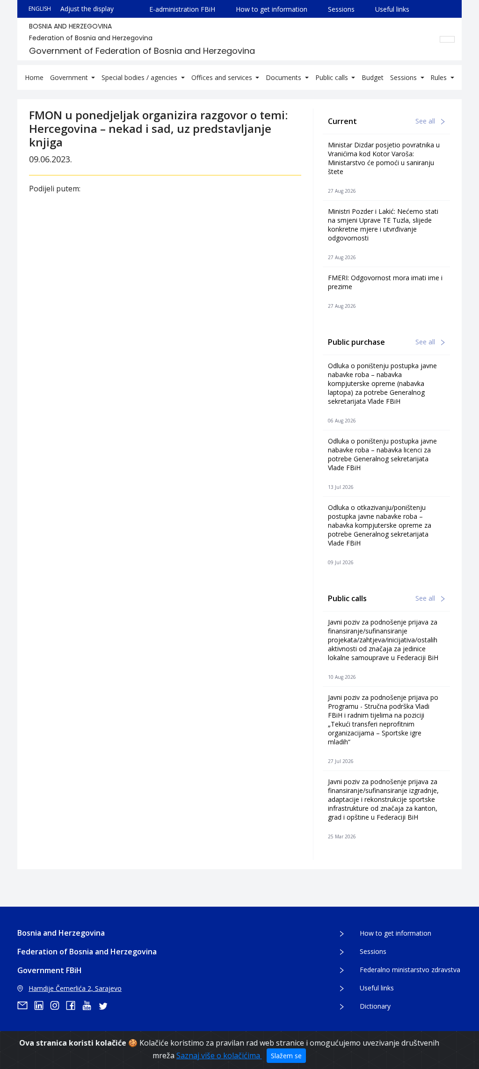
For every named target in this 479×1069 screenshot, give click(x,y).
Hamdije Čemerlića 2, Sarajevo (75, 988)
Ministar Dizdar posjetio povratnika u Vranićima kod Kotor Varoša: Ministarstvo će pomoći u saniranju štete (384, 158)
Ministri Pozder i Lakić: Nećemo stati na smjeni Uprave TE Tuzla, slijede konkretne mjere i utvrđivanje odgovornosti (383, 224)
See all (426, 120)
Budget (373, 77)
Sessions (341, 9)
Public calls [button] (332, 77)
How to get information (271, 9)
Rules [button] (439, 77)
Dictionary (375, 1006)
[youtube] (90, 1005)
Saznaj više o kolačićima (219, 1055)
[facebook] (74, 1005)
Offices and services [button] (222, 77)
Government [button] (70, 77)
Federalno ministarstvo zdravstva (410, 969)
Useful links (392, 9)
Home (34, 77)
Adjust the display (87, 8)
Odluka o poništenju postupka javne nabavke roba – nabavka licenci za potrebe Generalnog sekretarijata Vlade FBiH (382, 454)
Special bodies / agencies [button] (140, 77)
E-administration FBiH (182, 9)
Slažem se (286, 1055)
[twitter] (106, 1005)
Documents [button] (284, 77)
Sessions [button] (404, 77)
